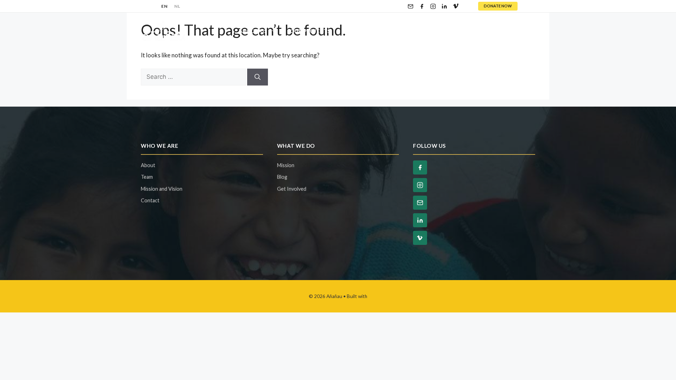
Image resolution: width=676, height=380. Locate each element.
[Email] (410, 6)
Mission (285, 165)
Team (147, 177)
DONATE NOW (498, 6)
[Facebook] (422, 6)
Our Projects (310, 31)
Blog (479, 31)
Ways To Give (429, 31)
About (148, 165)
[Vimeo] (455, 6)
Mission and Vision (161, 189)
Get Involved (365, 31)
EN (164, 6)
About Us (253, 31)
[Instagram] (433, 6)
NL (177, 6)
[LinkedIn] (444, 6)
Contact (514, 31)
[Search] (257, 77)
